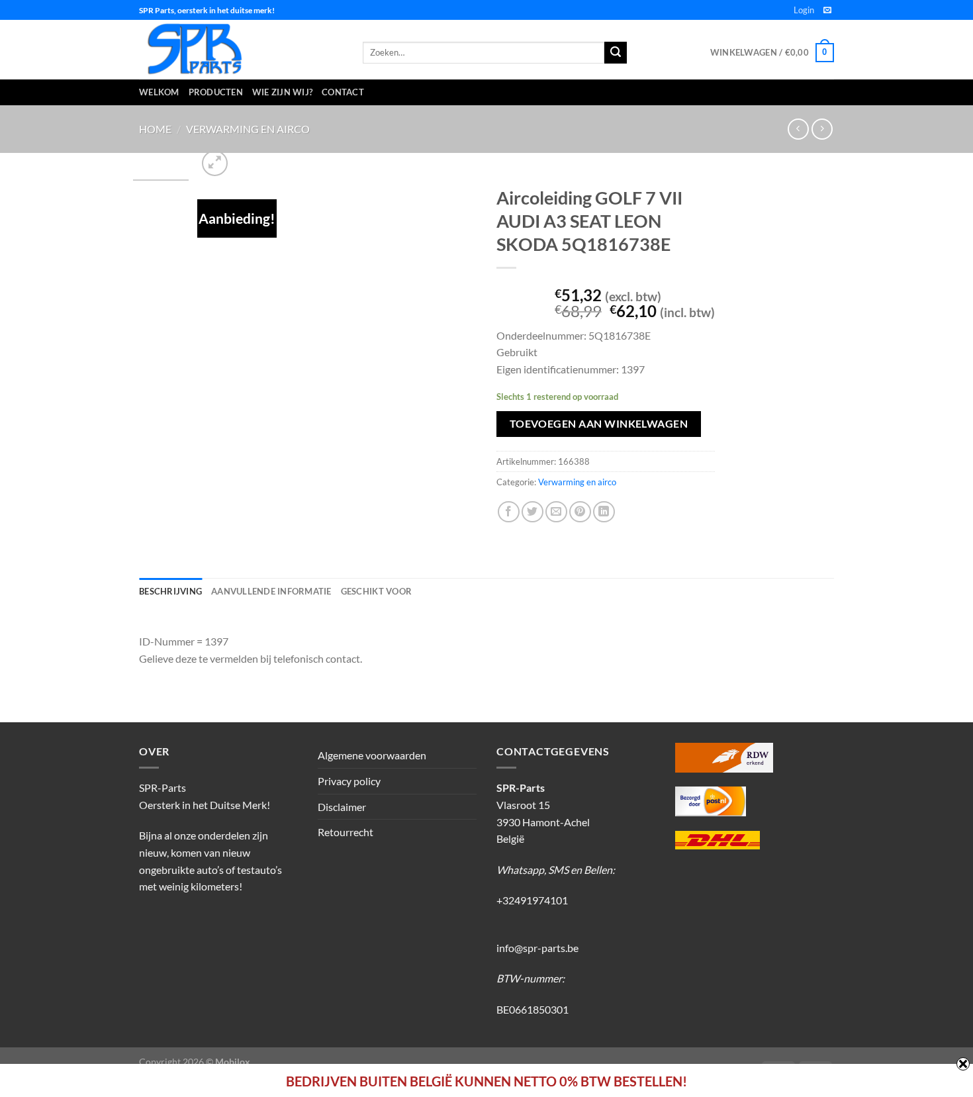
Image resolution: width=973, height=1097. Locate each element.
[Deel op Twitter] (532, 512)
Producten (216, 92)
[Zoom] (215, 163)
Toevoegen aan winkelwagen (599, 424)
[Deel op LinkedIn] (604, 512)
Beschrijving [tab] (170, 591)
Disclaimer (342, 806)
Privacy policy (349, 781)
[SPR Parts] (241, 49)
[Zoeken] (615, 53)
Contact (343, 92)
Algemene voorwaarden (372, 755)
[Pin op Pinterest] (580, 512)
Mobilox (232, 1061)
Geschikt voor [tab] (376, 591)
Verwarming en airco (248, 128)
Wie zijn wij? (282, 92)
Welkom (159, 92)
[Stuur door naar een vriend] (556, 512)
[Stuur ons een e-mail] (827, 10)
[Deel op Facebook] (509, 512)
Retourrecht (345, 832)
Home (155, 128)
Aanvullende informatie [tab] (271, 591)
